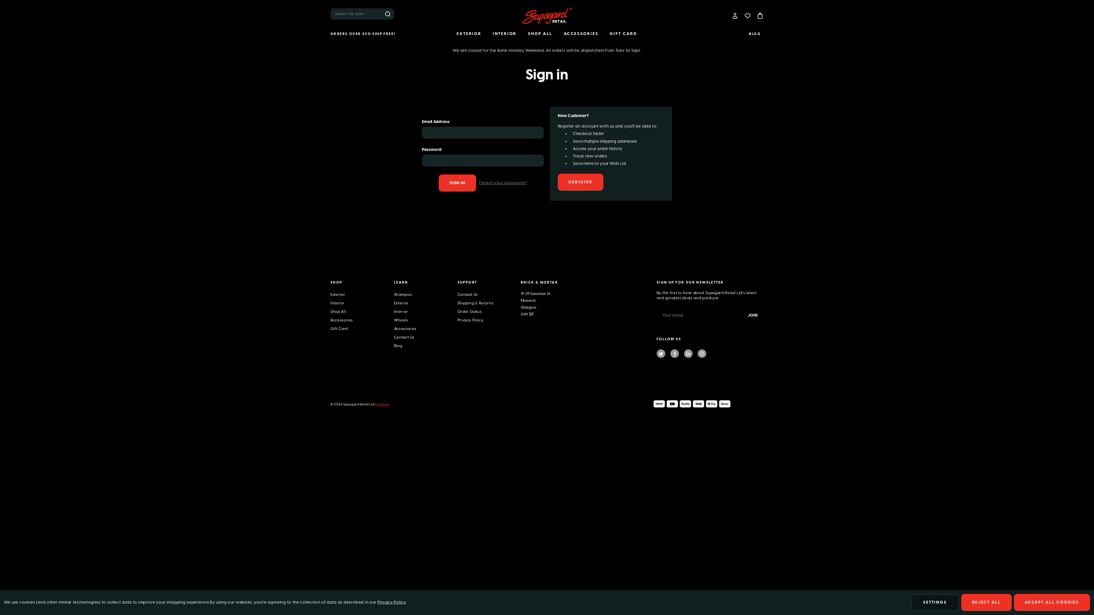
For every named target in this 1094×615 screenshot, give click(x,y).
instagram (702, 353)
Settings (935, 602)
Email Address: (436, 121)
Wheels (401, 320)
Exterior (469, 33)
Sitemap (382, 404)
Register (580, 182)
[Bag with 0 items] (760, 16)
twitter (661, 353)
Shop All (540, 33)
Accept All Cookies (1052, 602)
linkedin (688, 353)
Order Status (470, 311)
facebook (674, 353)
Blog (755, 34)
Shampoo (403, 294)
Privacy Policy (470, 320)
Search (387, 14)
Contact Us (404, 337)
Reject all (986, 602)
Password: (432, 149)
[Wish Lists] (747, 16)
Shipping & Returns (476, 303)
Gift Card (623, 33)
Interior (505, 33)
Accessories (581, 33)
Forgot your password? (503, 183)
